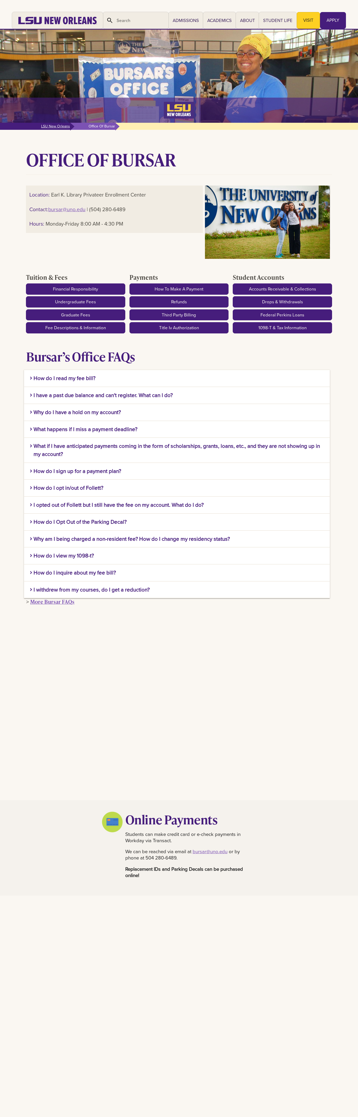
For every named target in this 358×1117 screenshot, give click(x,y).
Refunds (179, 302)
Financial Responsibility (75, 289)
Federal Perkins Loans (282, 315)
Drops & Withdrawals (282, 302)
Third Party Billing (179, 315)
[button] (186, 20)
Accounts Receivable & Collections (282, 289)
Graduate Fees (75, 315)
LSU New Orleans (55, 126)
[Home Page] (57, 20)
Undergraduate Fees (75, 302)
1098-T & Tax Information (282, 328)
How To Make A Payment (179, 289)
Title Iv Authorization (179, 328)
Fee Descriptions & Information (75, 328)
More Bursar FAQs (52, 601)
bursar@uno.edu (66, 209)
